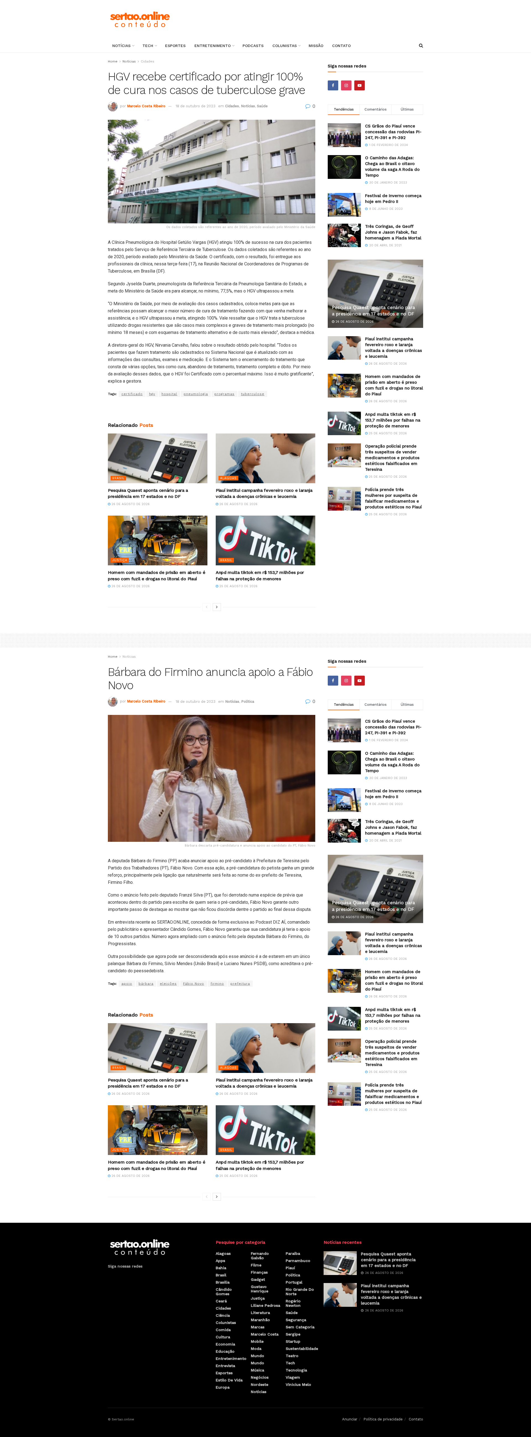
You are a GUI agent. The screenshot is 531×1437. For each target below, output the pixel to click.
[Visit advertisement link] (211, 410)
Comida (223, 1330)
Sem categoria (300, 1327)
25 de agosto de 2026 (237, 586)
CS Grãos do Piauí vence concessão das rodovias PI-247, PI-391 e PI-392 (393, 132)
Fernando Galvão (260, 1255)
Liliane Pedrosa (265, 1305)
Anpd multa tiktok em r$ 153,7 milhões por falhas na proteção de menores (392, 420)
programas (224, 394)
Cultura (223, 1337)
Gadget (258, 1279)
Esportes (175, 45)
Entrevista (225, 1365)
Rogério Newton (293, 1303)
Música (257, 1370)
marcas (257, 1327)
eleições (168, 984)
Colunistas (284, 45)
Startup (293, 1341)
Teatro (292, 1356)
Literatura (260, 1312)
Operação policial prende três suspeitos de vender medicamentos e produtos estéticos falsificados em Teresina (392, 458)
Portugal (294, 1282)
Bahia (221, 1268)
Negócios (260, 1377)
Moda (256, 1348)
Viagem (293, 1377)
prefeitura (240, 984)
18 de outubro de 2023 (195, 106)
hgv (152, 394)
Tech (147, 45)
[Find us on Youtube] (359, 85)
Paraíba (293, 1253)
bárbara (146, 984)
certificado (132, 394)
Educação (225, 1351)
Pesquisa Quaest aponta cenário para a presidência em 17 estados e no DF (388, 1260)
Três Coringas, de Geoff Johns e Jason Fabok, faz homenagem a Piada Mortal (393, 232)
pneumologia (196, 394)
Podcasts (253, 45)
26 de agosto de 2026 (130, 504)
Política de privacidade (383, 1419)
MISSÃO (316, 45)
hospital (169, 394)
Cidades (147, 61)
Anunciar (349, 1419)
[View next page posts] (217, 607)
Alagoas (228, 478)
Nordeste (259, 1384)
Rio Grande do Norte (300, 1291)
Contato (341, 45)
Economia (225, 1344)
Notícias (121, 45)
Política (247, 701)
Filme (256, 1265)
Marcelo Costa (264, 1334)
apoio (126, 984)
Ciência (223, 1315)
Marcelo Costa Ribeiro (146, 106)
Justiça (119, 560)
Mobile (257, 1341)
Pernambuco (298, 1260)
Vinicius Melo (298, 1384)
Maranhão (260, 1320)
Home (113, 61)
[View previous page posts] (206, 607)
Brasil (118, 478)
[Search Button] (421, 46)
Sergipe (293, 1334)
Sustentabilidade (302, 1348)
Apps (220, 1260)
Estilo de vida (229, 1380)
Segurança (296, 1320)
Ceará (221, 1301)
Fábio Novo (193, 984)
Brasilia (223, 1282)
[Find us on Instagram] (346, 85)
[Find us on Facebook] (333, 85)
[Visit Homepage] (140, 19)
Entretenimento (212, 45)
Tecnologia (296, 1370)
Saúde (262, 106)
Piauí (290, 1268)
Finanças (259, 1272)
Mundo (257, 1356)
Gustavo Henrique (259, 1288)
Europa (223, 1387)
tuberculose (252, 394)
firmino (217, 984)
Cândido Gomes (224, 1291)
